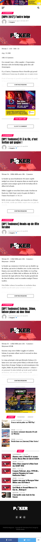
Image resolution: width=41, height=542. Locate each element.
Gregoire (12, 22)
